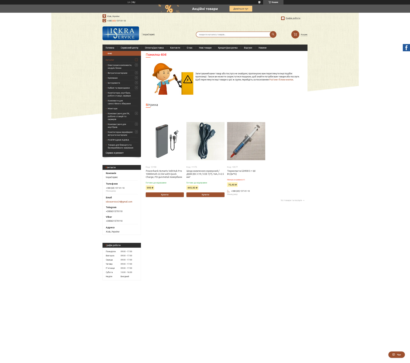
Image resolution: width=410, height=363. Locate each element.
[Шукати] (273, 34)
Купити (164, 194)
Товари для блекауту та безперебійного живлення (120, 146)
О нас (190, 48)
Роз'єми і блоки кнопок (281, 79)
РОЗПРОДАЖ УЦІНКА (118, 140)
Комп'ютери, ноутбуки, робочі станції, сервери (119, 94)
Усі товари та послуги (291, 200)
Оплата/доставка (154, 48)
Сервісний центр (129, 48)
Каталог (110, 60)
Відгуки (248, 48)
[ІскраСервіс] (120, 34)
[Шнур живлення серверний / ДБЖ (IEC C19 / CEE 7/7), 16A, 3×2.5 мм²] (205, 141)
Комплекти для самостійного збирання (119, 102)
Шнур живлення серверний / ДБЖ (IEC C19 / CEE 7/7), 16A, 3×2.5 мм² (205, 173)
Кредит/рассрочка (228, 48)
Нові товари (205, 48)
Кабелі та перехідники (119, 88)
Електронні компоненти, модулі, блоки (120, 66)
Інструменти (114, 83)
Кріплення (113, 78)
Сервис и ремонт (115, 153)
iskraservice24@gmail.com (119, 201)
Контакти (175, 48)
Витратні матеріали (117, 73)
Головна (110, 48)
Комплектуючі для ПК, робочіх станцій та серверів (119, 116)
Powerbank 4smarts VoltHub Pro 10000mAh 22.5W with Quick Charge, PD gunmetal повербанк (164, 173)
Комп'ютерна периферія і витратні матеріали (120, 133)
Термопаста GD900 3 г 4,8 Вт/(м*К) (241, 172)
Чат (399, 354)
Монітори (112, 108)
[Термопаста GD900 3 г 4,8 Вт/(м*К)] (246, 141)
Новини (262, 48)
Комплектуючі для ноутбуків (117, 125)
